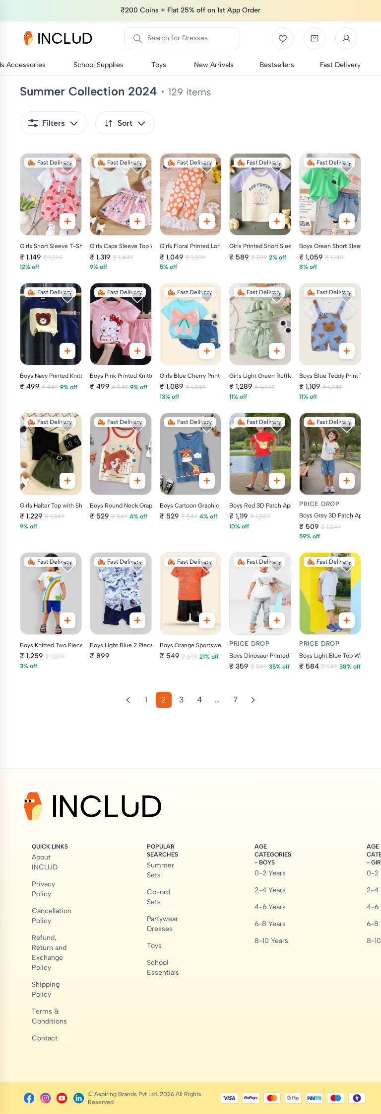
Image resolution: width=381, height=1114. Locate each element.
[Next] (253, 700)
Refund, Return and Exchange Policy (49, 953)
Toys (154, 946)
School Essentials (163, 967)
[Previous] (128, 700)
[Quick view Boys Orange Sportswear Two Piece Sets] (207, 620)
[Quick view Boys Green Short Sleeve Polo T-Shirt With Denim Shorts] (347, 221)
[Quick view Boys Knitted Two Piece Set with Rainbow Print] (67, 620)
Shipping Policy (46, 989)
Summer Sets (160, 870)
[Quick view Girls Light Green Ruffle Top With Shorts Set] (277, 351)
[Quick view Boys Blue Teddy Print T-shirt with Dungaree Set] (347, 351)
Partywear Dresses (162, 924)
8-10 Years (271, 941)
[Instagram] (45, 1098)
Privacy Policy (43, 889)
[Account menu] (346, 38)
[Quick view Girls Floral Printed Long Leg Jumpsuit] (207, 221)
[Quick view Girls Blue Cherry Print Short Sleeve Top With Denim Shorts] (207, 351)
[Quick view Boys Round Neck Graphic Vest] (137, 481)
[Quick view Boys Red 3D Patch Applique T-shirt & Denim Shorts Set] (277, 481)
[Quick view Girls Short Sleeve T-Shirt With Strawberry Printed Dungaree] (67, 221)
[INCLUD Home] (58, 38)
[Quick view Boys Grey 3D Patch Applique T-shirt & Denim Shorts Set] (347, 481)
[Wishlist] (283, 38)
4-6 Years (270, 907)
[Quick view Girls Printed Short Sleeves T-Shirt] (277, 221)
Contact (45, 1038)
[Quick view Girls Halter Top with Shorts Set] (67, 481)
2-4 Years (270, 890)
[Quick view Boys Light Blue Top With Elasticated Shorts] (347, 620)
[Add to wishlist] (67, 167)
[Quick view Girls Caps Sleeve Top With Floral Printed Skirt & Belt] (137, 221)
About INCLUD (45, 862)
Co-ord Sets (158, 897)
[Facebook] (29, 1098)
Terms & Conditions (49, 1016)
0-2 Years (270, 873)
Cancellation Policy (51, 916)
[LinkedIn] (78, 1098)
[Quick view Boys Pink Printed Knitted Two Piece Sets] (137, 351)
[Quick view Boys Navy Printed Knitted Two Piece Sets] (67, 351)
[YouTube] (62, 1098)
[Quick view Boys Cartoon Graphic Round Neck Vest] (207, 481)
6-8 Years (270, 924)
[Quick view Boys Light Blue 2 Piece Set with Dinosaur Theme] (137, 620)
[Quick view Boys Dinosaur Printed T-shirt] (277, 620)
